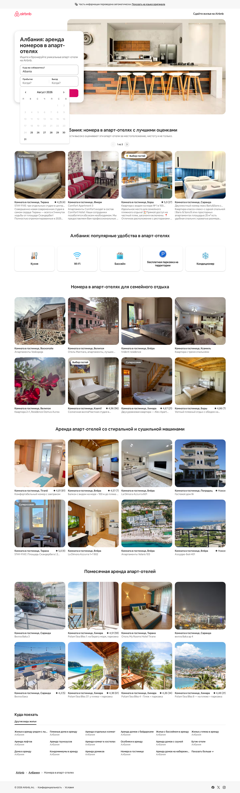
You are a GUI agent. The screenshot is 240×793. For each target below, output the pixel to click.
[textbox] (35, 83)
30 (64, 132)
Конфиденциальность (50, 787)
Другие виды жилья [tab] (25, 721)
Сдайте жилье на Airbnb (208, 13)
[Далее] (126, 144)
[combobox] (49, 71)
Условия (69, 787)
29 (57, 132)
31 (25, 139)
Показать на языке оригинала (148, 4)
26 (38, 132)
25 (31, 132)
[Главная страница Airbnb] (23, 14)
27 (44, 132)
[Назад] (113, 144)
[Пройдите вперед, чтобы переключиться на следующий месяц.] (64, 92)
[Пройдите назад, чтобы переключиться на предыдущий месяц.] (26, 92)
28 (51, 132)
